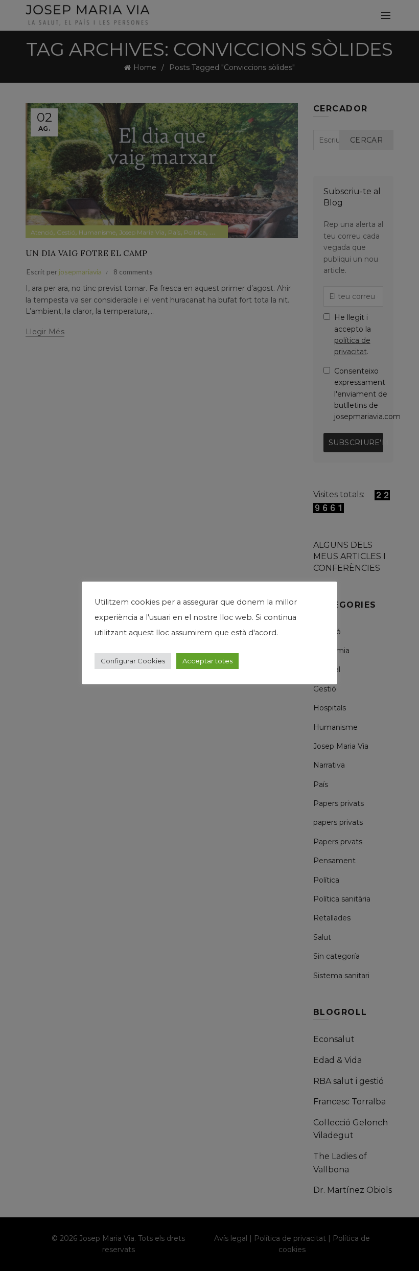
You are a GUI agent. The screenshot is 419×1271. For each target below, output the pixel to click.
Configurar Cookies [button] (133, 661)
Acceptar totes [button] (207, 661)
